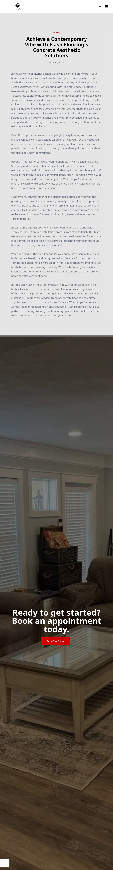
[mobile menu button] (106, 6)
